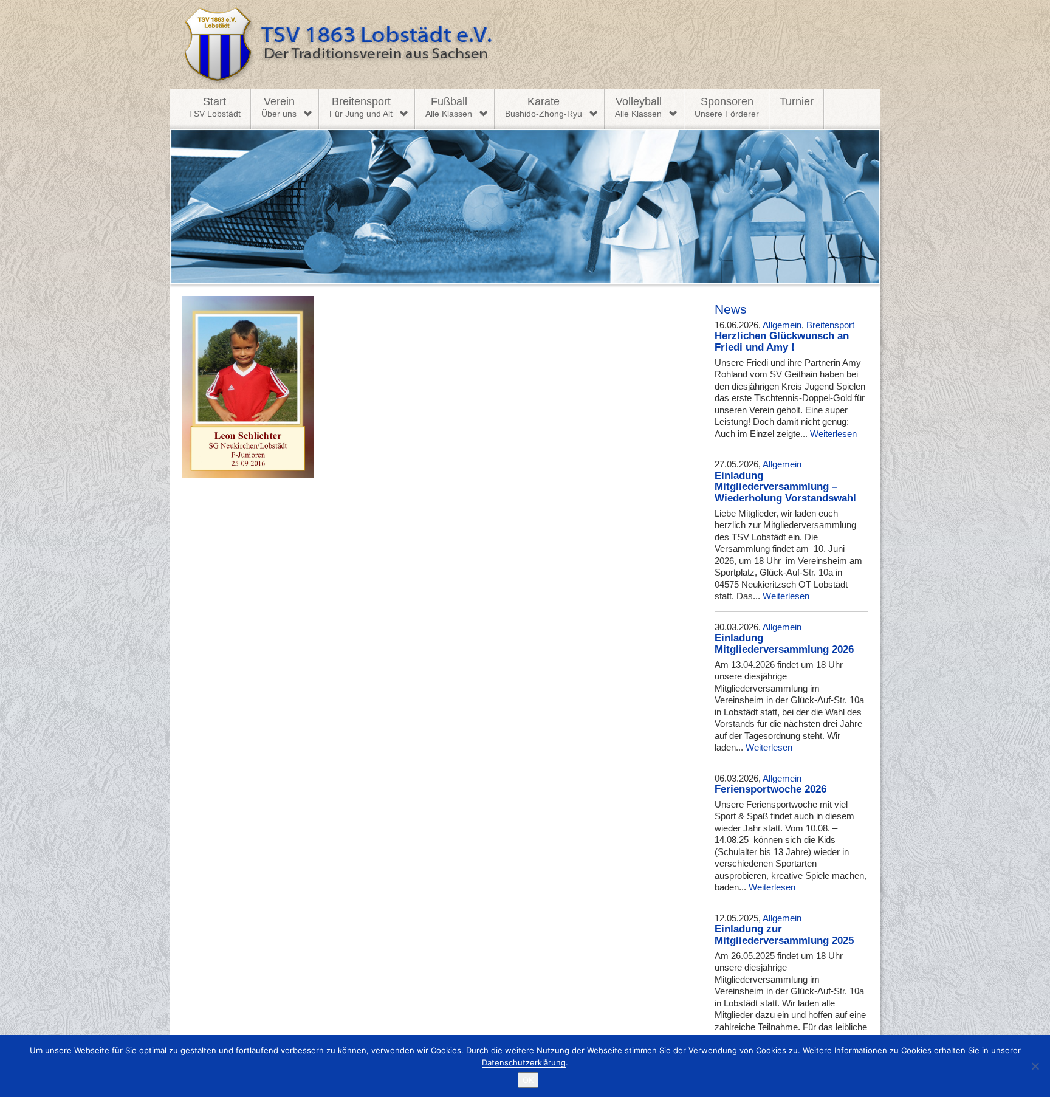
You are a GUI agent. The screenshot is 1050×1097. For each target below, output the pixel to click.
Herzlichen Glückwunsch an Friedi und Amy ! (782, 341)
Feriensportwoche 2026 (770, 789)
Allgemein (782, 325)
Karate (543, 107)
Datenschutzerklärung (524, 1062)
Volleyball (638, 107)
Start (214, 107)
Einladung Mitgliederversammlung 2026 (784, 643)
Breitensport (361, 107)
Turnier (797, 101)
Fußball (448, 107)
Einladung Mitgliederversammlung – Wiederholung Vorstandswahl (785, 487)
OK (528, 1080)
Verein (279, 107)
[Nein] (1035, 1066)
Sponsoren (727, 107)
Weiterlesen (833, 433)
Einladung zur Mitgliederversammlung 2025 (784, 934)
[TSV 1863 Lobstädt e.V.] (525, 44)
